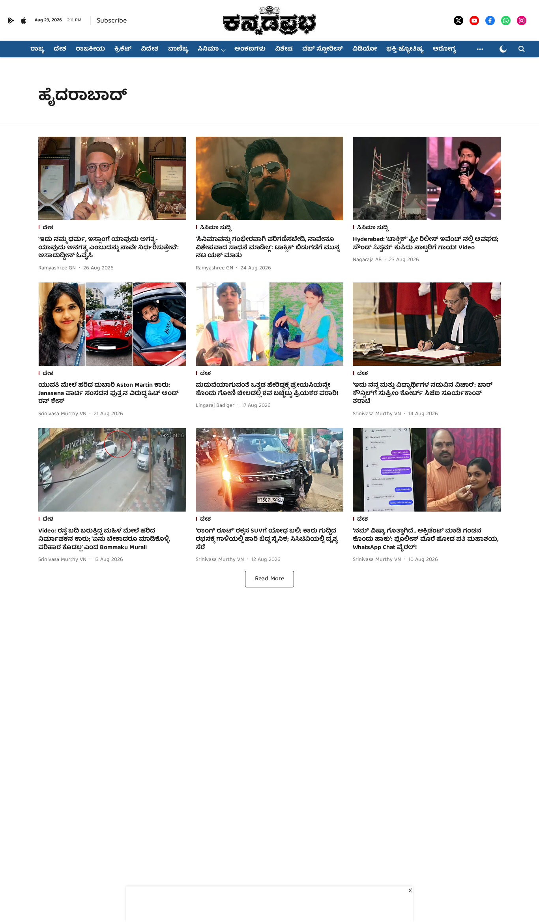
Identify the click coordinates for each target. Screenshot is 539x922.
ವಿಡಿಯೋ (364, 49)
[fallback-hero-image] (112, 178)
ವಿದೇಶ (150, 49)
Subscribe (112, 21)
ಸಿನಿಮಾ (208, 49)
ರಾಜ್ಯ (37, 49)
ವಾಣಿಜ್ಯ (178, 49)
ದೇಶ (60, 49)
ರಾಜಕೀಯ (90, 49)
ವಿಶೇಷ (284, 49)
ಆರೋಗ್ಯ (444, 49)
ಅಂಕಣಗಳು (250, 49)
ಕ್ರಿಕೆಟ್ (122, 49)
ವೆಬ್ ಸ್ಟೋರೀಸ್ (322, 49)
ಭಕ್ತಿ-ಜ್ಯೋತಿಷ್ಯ (404, 49)
